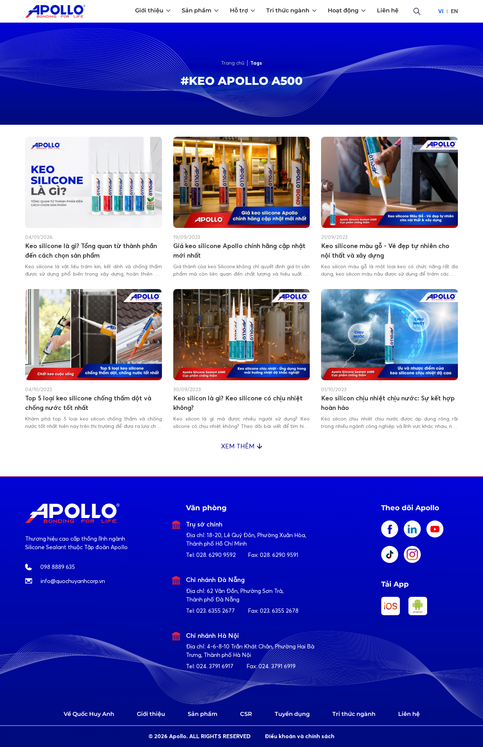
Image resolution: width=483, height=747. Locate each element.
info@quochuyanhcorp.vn (73, 580)
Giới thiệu (151, 714)
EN (454, 11)
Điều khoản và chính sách (299, 736)
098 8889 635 (57, 566)
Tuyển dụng (292, 714)
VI (440, 11)
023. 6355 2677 (215, 610)
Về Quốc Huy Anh (89, 714)
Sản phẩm (202, 714)
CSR (246, 714)
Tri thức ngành (354, 714)
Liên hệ (409, 714)
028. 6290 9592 (216, 554)
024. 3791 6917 (214, 666)
